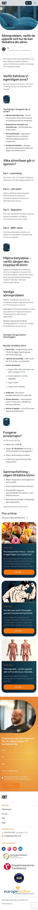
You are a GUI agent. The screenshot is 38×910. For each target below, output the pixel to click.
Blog (3, 823)
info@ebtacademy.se (12, 836)
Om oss (4, 814)
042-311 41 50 (9, 832)
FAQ (3, 818)
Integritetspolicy (24, 779)
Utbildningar (6, 809)
